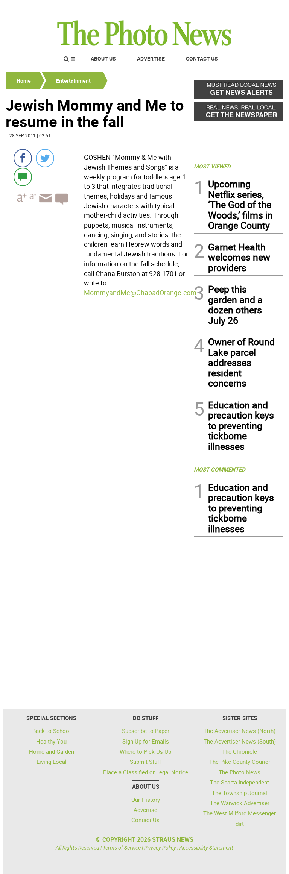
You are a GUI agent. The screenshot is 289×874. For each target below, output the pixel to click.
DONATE (265, 9)
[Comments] (23, 176)
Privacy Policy (160, 847)
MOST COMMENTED (219, 469)
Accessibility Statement (206, 847)
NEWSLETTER (222, 9)
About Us (103, 58)
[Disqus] (97, 403)
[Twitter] (45, 158)
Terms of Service (122, 847)
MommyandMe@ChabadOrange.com (140, 292)
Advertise (151, 58)
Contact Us (202, 58)
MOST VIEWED (212, 166)
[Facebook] (23, 158)
